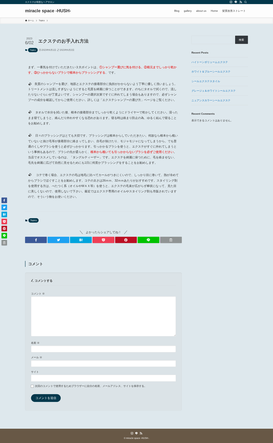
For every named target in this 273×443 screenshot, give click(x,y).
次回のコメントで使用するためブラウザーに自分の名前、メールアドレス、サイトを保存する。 (91, 385)
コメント (38, 293)
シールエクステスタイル (205, 81)
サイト (35, 371)
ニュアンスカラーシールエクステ (210, 100)
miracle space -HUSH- (48, 11)
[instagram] (231, 2)
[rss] (240, 2)
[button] (36, 240)
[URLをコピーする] (171, 240)
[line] (235, 2)
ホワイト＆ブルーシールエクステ (210, 71)
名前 (35, 342)
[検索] (245, 2)
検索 (241, 39)
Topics (33, 50)
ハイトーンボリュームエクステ (209, 62)
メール (36, 357)
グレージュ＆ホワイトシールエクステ (213, 90)
